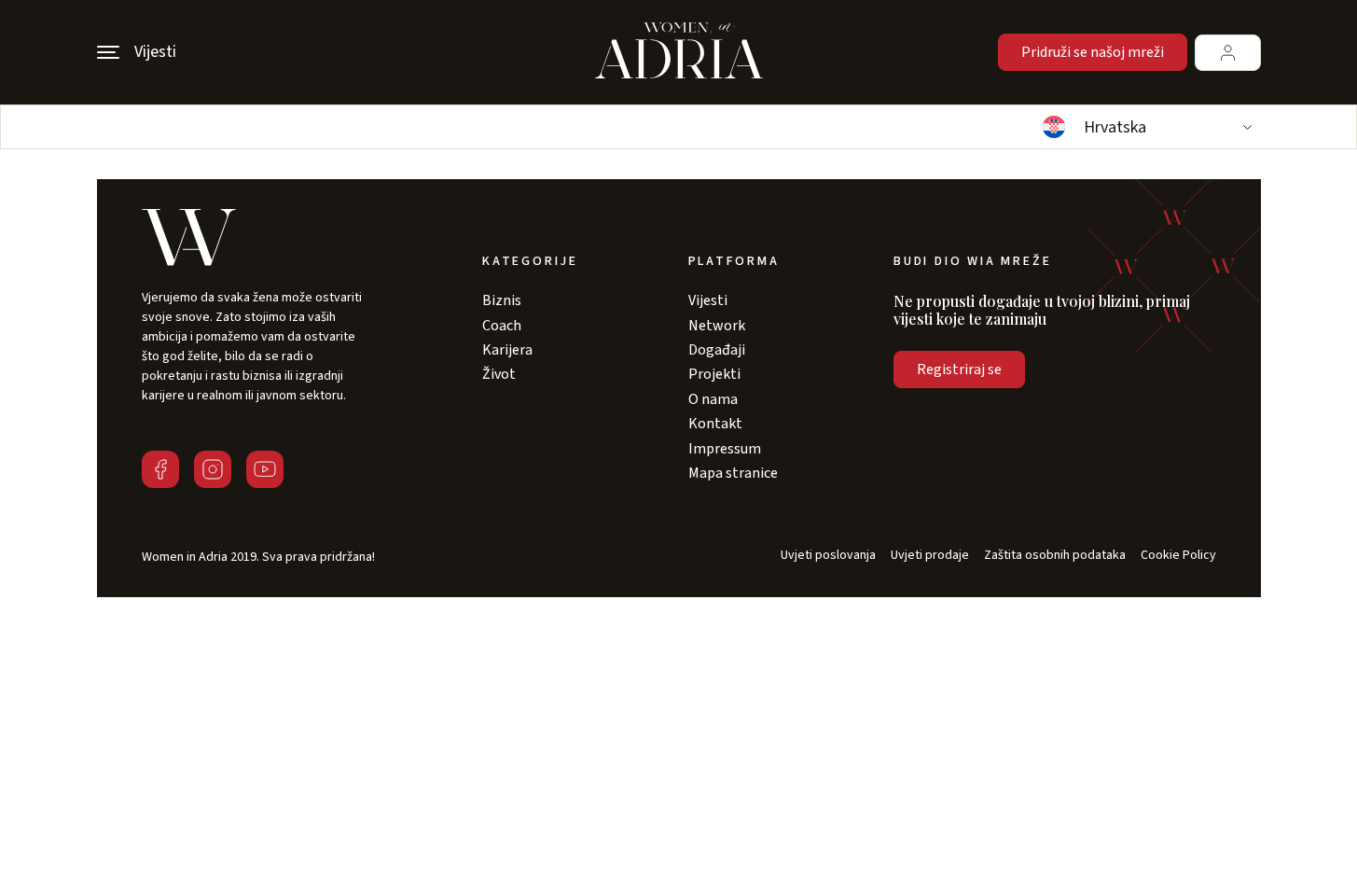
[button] (1145, 126)
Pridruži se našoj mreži (1092, 52)
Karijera (507, 349)
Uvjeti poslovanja (828, 556)
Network (716, 325)
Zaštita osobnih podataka (1055, 556)
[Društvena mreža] (160, 469)
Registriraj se (959, 369)
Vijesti (707, 300)
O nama (713, 399)
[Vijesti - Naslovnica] (679, 52)
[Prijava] (1228, 53)
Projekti (714, 374)
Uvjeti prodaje (930, 556)
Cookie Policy (1178, 556)
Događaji (716, 349)
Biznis (501, 300)
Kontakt (715, 423)
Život (499, 374)
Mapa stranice (733, 473)
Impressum (724, 448)
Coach (501, 325)
